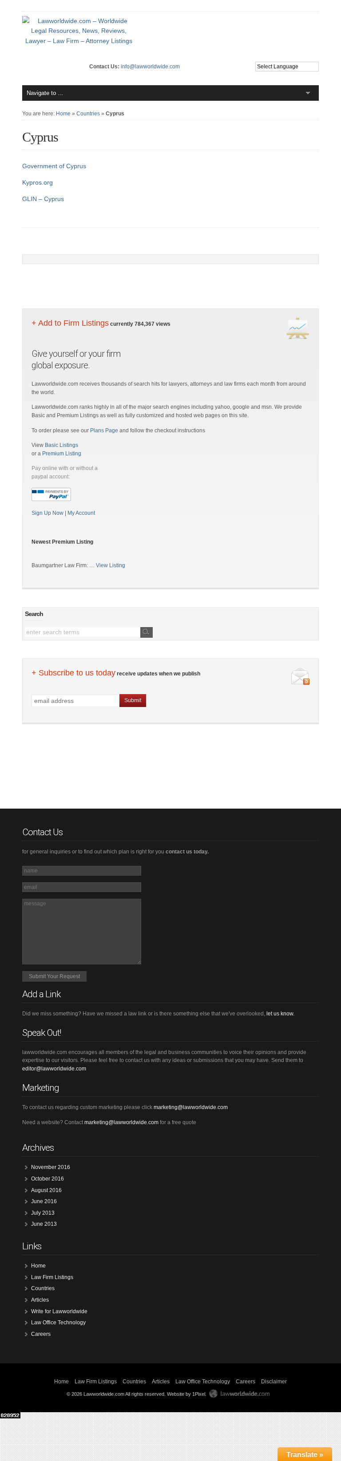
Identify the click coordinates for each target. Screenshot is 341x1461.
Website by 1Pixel (186, 1394)
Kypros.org (37, 182)
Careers (41, 1334)
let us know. (280, 1014)
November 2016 (50, 1167)
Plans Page (104, 430)
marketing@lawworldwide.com (191, 1107)
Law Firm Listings (52, 1277)
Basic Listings (61, 445)
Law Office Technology (58, 1322)
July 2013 (43, 1213)
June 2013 (44, 1224)
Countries (88, 114)
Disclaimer (274, 1381)
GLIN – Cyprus (43, 198)
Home (63, 114)
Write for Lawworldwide (59, 1311)
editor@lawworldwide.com (54, 1069)
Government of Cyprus (54, 166)
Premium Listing (61, 453)
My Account (81, 513)
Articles (40, 1300)
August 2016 (46, 1190)
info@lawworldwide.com (150, 66)
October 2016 (47, 1179)
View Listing (110, 565)
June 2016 (44, 1201)
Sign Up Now (48, 513)
